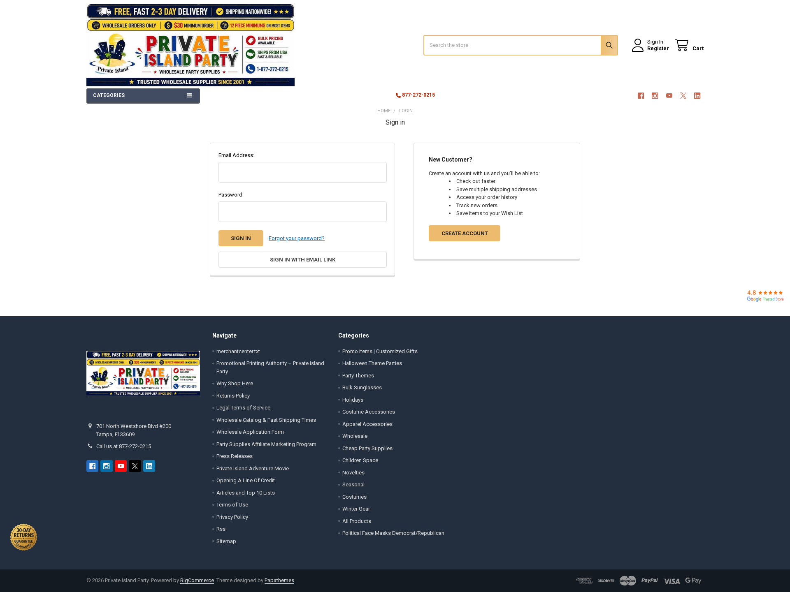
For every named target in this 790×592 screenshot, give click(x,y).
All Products (356, 521)
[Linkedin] (698, 96)
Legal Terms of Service (243, 408)
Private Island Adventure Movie (252, 468)
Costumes (354, 497)
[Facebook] (641, 96)
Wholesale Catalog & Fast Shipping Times (266, 420)
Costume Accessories (368, 412)
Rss (220, 529)
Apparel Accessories (367, 424)
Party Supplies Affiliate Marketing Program (266, 444)
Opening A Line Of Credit (245, 480)
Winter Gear (356, 509)
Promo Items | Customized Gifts (380, 351)
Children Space (360, 460)
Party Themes (358, 375)
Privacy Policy (232, 517)
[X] (683, 96)
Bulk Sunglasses (362, 387)
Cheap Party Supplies (367, 448)
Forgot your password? (297, 238)
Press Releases (234, 456)
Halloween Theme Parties (372, 363)
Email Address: (236, 155)
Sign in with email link (302, 260)
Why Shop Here (234, 383)
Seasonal (353, 484)
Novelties (353, 472)
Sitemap (226, 541)
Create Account (464, 233)
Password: (231, 195)
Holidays (352, 400)
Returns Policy (233, 396)
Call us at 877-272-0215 (123, 446)
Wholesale (354, 436)
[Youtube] (669, 96)
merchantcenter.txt (238, 351)
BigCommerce (197, 580)
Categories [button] (109, 95)
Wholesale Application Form (250, 432)
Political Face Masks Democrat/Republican (393, 533)
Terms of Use (232, 505)
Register (658, 48)
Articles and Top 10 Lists (245, 493)
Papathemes (279, 580)
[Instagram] (655, 96)
